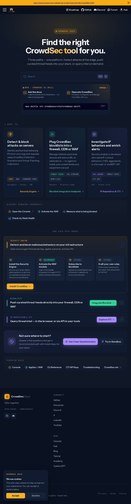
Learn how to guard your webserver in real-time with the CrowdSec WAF (64, 2)
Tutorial (57, 456)
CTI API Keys (72, 367)
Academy (58, 461)
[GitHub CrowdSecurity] (86, 9)
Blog (56, 451)
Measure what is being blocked (82, 211)
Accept (15, 495)
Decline (36, 495)
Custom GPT (59, 466)
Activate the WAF (49, 211)
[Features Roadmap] (72, 9)
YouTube (58, 425)
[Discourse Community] (112, 9)
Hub (55, 446)
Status (123, 493)
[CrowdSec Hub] (124, 9)
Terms (113, 493)
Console (16, 367)
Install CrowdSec (19, 286)
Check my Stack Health (23, 218)
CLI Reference (54, 367)
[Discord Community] (99, 9)
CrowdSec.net (111, 367)
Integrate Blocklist (101, 303)
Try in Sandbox (113, 341)
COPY (103, 106)
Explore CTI (105, 319)
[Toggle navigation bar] (4, 9)
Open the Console (21, 211)
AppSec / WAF (36, 367)
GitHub (103, 88)
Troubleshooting (91, 367)
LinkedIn (58, 420)
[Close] (128, 2)
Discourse (58, 405)
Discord (57, 410)
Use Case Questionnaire (82, 341)
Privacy (102, 493)
